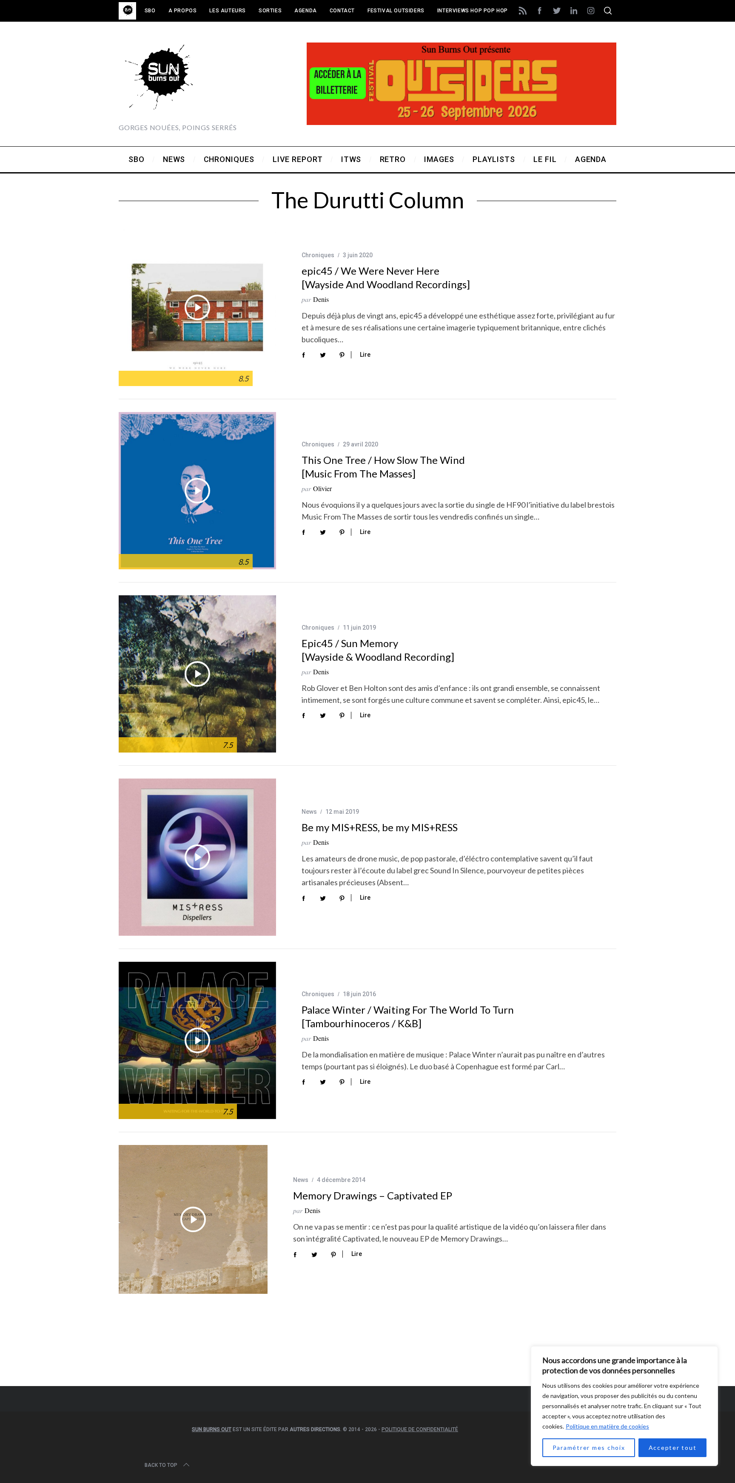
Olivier (322, 488)
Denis (321, 299)
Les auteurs (227, 11)
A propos (182, 11)
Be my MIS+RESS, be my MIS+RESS (380, 827)
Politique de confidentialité (420, 1429)
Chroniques (318, 255)
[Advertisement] (367, 1351)
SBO (150, 11)
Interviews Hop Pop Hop (472, 11)
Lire (365, 354)
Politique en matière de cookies (607, 1426)
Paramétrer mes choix (589, 1447)
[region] (624, 1406)
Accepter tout (673, 1447)
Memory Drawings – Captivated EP (372, 1195)
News (309, 811)
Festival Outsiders (396, 11)
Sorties (270, 11)
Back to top (161, 1465)
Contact (342, 11)
